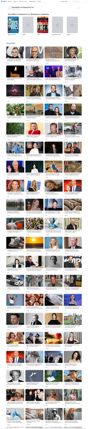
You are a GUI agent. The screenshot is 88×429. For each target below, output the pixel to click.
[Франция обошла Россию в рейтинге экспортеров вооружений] (34, 379)
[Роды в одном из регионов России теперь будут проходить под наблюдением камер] (15, 150)
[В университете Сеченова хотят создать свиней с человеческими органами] (73, 208)
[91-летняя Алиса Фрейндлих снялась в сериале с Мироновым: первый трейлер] (34, 93)
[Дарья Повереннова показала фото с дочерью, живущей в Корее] (34, 170)
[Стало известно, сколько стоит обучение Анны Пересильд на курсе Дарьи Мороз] (73, 303)
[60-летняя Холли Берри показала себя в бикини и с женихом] (34, 360)
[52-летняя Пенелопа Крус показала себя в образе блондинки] (73, 360)
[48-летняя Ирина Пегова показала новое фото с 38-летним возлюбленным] (73, 265)
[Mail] (2, 1)
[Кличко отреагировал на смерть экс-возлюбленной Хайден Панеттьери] (73, 189)
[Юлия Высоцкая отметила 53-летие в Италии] (73, 341)
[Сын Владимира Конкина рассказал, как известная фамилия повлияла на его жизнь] (15, 170)
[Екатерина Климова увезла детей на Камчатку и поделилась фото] (54, 322)
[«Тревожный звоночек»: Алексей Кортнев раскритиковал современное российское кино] (54, 284)
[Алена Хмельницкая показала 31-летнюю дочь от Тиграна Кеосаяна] (54, 265)
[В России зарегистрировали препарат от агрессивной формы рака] (15, 417)
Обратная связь (83, 428)
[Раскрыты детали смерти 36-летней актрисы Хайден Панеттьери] (34, 131)
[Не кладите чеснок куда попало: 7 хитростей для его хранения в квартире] (34, 227)
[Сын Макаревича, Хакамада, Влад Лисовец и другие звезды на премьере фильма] (54, 150)
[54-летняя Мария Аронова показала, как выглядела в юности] (34, 322)
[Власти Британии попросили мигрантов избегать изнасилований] (34, 112)
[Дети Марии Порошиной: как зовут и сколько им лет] (73, 55)
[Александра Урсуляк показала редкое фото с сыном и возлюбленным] (15, 265)
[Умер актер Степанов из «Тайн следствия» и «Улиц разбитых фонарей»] (73, 379)
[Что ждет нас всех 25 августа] (15, 93)
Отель (38, 34)
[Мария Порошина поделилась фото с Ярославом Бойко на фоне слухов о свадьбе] (54, 74)
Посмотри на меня (56, 34)
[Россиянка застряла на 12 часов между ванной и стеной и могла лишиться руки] (54, 227)
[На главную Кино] (5, 1)
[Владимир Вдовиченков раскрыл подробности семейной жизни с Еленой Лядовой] (54, 112)
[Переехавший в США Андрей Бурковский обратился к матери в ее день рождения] (54, 93)
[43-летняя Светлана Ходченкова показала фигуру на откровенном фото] (34, 208)
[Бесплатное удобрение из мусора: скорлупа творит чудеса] (34, 303)
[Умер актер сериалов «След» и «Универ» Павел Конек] (15, 322)
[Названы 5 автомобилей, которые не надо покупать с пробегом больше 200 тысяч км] (15, 284)
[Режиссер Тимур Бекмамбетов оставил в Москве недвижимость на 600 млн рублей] (73, 112)
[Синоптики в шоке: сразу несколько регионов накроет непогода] (34, 284)
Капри (23, 34)
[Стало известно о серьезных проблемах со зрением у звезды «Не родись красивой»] (15, 189)
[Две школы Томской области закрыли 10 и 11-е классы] (54, 379)
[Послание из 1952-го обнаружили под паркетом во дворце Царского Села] (54, 55)
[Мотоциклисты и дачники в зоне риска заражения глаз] (73, 322)
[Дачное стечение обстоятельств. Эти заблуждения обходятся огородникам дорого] (73, 170)
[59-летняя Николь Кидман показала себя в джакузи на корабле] (73, 417)
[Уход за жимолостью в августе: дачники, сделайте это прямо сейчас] (15, 112)
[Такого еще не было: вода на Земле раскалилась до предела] (34, 246)
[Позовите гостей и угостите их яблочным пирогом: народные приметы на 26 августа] (54, 341)
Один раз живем (12, 34)
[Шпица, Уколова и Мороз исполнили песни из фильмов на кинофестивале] (54, 360)
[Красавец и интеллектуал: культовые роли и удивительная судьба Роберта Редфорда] (54, 417)
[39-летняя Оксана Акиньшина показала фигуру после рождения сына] (54, 398)
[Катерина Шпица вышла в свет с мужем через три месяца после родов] (34, 150)
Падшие (69, 34)
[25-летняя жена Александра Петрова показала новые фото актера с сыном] (73, 150)
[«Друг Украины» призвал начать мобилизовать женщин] (73, 227)
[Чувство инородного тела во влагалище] (34, 417)
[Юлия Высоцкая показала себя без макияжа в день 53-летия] (54, 246)
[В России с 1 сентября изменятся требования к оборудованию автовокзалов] (73, 284)
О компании (6, 428)
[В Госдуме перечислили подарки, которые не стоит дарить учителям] (15, 227)
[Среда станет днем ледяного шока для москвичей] (15, 131)
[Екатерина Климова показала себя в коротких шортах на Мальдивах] (15, 303)
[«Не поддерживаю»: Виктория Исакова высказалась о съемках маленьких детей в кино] (54, 208)
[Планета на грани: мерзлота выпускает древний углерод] (54, 303)
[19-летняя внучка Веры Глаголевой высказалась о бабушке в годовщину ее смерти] (15, 341)
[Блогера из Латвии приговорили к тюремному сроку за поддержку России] (15, 246)
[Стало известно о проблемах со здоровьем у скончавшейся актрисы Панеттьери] (15, 55)
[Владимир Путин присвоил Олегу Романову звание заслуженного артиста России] (34, 265)
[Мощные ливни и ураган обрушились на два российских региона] (73, 131)
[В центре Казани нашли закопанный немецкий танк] (73, 93)
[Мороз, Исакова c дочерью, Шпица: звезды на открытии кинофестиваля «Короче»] (34, 398)
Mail (2, 428)
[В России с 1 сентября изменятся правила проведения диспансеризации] (73, 74)
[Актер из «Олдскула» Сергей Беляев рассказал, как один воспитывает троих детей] (54, 170)
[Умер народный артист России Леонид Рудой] (15, 74)
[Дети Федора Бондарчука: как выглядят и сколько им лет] (34, 55)
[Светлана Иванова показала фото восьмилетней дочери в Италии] (15, 398)
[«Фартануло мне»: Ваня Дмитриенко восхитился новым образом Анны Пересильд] (73, 398)
